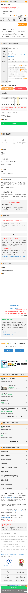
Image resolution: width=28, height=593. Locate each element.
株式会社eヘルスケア (9, 497)
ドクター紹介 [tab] (5, 142)
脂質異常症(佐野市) (6, 459)
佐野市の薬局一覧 (14, 441)
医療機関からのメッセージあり (23, 25)
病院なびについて (20, 577)
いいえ (19, 350)
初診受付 (14, 123)
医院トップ (2, 20)
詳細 (26, 591)
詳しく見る (23, 209)
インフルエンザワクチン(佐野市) (9, 467)
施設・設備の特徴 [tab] (22, 143)
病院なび (4, 1)
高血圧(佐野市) (4, 451)
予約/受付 (15, 587)
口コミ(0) (20, 20)
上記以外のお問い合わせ (8, 334)
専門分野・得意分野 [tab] (14, 143)
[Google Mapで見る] (14, 305)
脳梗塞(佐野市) (4, 480)
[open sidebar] (26, 2)
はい (8, 350)
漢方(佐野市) (4, 463)
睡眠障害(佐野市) (5, 455)
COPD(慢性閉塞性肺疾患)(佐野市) (9, 476)
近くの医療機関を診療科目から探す (17, 62)
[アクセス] (22, 54)
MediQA (7, 577)
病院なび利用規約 (7, 580)
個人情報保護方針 (20, 580)
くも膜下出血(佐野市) (6, 488)
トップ (7, 572)
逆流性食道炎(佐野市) (6, 484)
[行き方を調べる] (14, 308)
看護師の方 (20, 88)
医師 (14, 20)
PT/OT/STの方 (7, 88)
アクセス (25, 20)
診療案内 (8, 20)
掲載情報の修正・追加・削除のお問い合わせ (13, 332)
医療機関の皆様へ (20, 572)
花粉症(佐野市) (4, 471)
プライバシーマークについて (8, 565)
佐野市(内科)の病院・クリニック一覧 (14, 416)
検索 (26, 586)
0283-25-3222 (11, 56)
